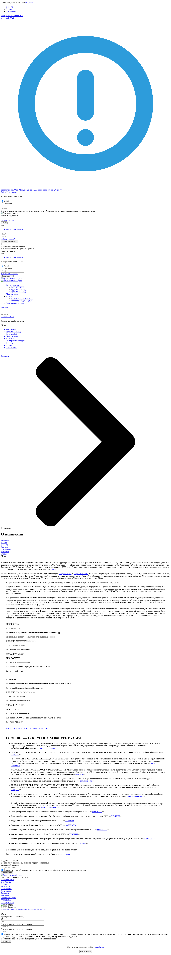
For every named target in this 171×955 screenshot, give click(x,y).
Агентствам (6, 891)
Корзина (4, 307)
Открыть (29, 2)
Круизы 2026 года (18, 289)
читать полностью (47, 748)
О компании (11, 11)
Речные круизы (12, 285)
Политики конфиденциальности (32, 909)
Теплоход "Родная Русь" (21, 301)
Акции (9, 9)
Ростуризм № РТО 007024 (12, 16)
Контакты (5, 547)
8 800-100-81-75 (7, 317)
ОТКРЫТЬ (97, 812)
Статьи (4, 554)
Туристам (5, 540)
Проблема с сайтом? (9, 909)
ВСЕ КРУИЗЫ (17, 287)
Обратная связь (7, 902)
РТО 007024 (57, 569)
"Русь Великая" (81, 574)
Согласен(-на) (85, 951)
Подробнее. (99, 947)
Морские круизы (13, 294)
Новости (9, 7)
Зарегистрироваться (9, 241)
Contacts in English (8, 898)
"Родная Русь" (65, 574)
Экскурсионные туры (15, 303)
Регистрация (12, 192)
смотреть (15, 754)
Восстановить (7, 276)
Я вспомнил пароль (9, 273)
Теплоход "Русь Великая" (22, 298)
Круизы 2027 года (18, 292)
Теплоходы (10, 296)
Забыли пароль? (8, 220)
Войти (4, 192)
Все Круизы (6, 882)
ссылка (67, 854)
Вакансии (5, 552)
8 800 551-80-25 (7, 880)
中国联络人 (6, 900)
